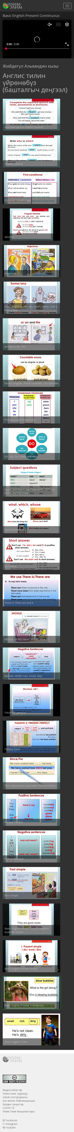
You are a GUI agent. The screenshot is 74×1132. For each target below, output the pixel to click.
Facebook (11, 1120)
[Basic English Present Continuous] (12, 5)
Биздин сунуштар (13, 1104)
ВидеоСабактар (12, 1090)
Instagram (11, 1124)
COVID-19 (8, 1108)
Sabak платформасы (15, 1097)
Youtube (10, 1127)
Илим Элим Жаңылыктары (18, 1111)
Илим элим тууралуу (15, 1093)
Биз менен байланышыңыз (19, 1100)
